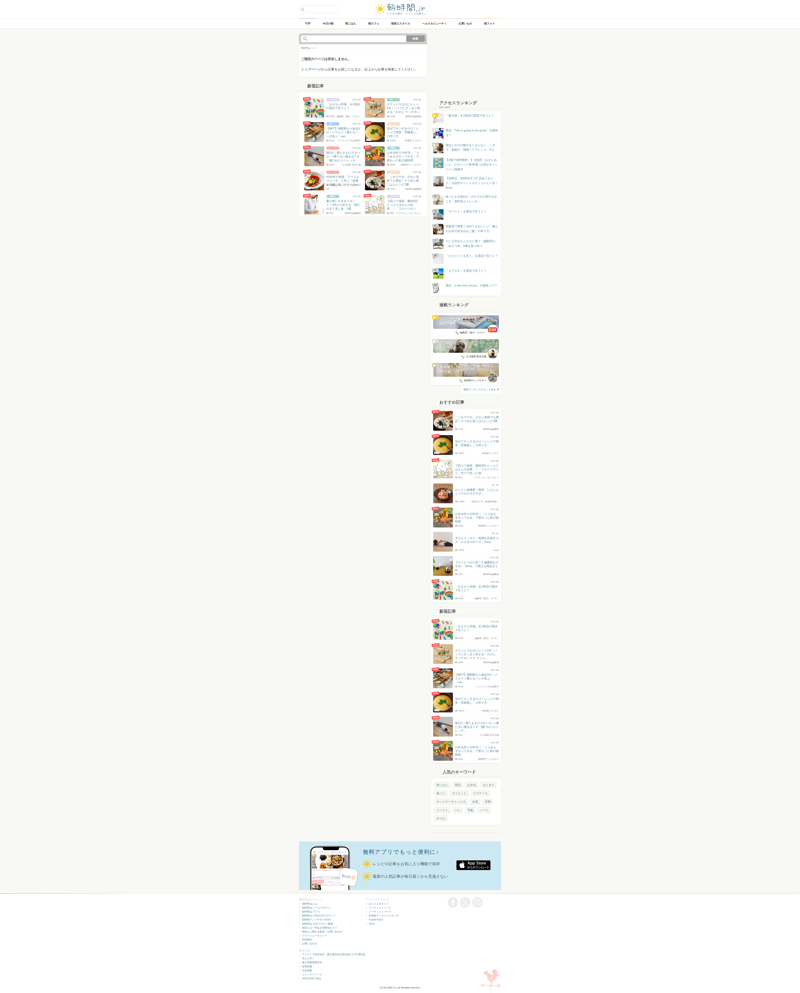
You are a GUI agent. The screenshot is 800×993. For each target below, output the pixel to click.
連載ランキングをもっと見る (479, 389)
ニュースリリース (312, 974)
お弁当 (471, 785)
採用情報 (307, 966)
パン (458, 810)
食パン (440, 793)
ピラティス (480, 793)
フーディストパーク (380, 911)
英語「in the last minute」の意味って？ (471, 285)
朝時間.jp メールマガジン (316, 907)
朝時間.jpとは (309, 903)
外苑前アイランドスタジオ (384, 915)
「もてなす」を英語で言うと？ (466, 270)
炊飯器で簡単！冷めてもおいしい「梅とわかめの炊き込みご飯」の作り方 (468, 229)
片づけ (440, 818)
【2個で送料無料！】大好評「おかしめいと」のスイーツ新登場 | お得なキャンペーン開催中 (472, 164)
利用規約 (307, 939)
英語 (458, 785)
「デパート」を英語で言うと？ (466, 211)
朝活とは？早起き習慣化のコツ (319, 927)
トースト (442, 810)
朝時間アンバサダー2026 (316, 919)
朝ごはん (442, 785)
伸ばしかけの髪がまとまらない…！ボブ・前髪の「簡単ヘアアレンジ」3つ (470, 147)
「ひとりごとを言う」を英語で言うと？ (472, 255)
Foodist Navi (376, 919)
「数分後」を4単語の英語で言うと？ (470, 115)
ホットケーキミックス (451, 801)
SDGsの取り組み (311, 978)
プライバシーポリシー (314, 935)
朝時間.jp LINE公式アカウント (319, 915)
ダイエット (459, 793)
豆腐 (488, 801)
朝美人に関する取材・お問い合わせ (322, 931)
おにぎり (488, 785)
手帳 (470, 810)
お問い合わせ (309, 943)
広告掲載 (307, 970)
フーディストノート (380, 907)
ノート (484, 810)
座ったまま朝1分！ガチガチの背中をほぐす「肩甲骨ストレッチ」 (471, 199)
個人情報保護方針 (312, 962)
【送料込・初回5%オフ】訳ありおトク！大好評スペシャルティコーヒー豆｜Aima (472, 183)
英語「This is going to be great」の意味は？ (472, 133)
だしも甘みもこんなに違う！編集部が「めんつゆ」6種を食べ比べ (470, 243)
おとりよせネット (379, 903)
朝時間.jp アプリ (311, 911)
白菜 (475, 801)
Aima (372, 923)
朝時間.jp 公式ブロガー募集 (317, 923)
